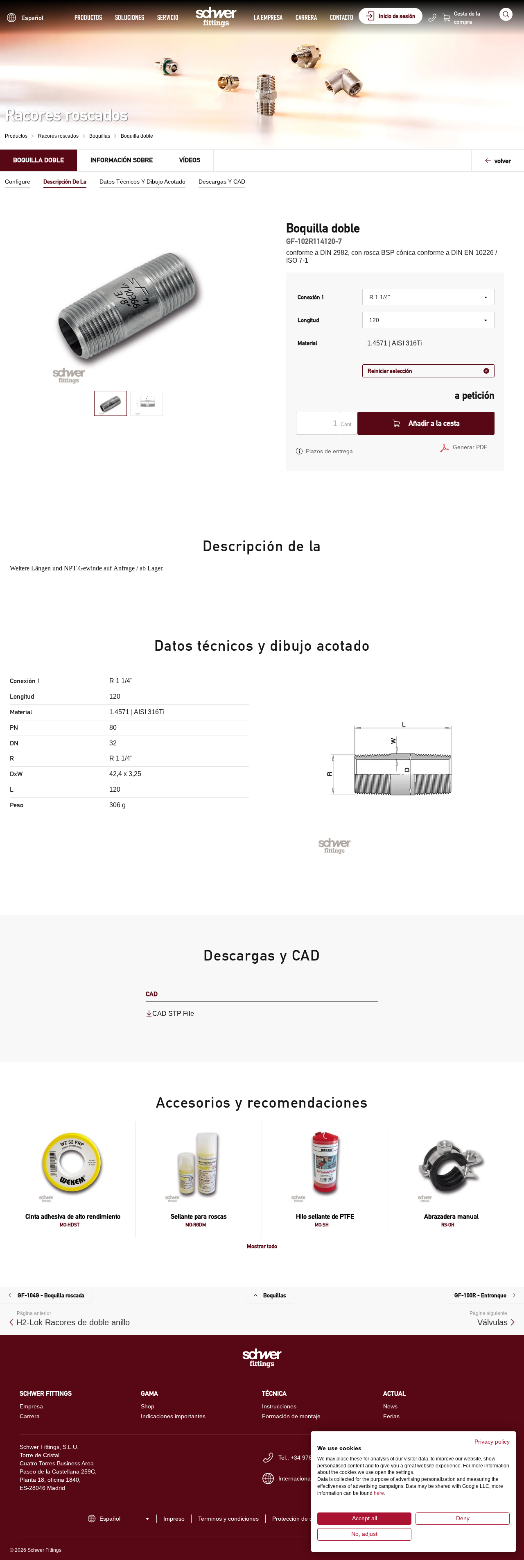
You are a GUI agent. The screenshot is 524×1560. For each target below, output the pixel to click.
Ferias (391, 1416)
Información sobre (121, 160)
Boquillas (99, 136)
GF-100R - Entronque (480, 1295)
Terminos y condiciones (228, 1518)
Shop (147, 1406)
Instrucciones (279, 1406)
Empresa (31, 1406)
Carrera (306, 17)
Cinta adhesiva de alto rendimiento (72, 1216)
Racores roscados (58, 136)
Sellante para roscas (199, 1216)
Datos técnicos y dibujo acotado (142, 181)
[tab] (110, 403)
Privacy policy (492, 1442)
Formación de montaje (291, 1416)
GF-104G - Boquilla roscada (51, 1295)
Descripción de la (64, 181)
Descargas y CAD (222, 181)
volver (503, 161)
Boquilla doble (137, 136)
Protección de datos (298, 1518)
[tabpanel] (129, 303)
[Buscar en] (506, 14)
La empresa (268, 17)
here (379, 1493)
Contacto (341, 17)
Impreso (174, 1518)
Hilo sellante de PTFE (325, 1216)
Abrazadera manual (451, 1216)
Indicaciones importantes (173, 1416)
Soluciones (129, 17)
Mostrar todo (262, 1246)
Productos (88, 17)
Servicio (167, 17)
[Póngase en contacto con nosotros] (432, 17)
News (390, 1406)
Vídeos (189, 160)
